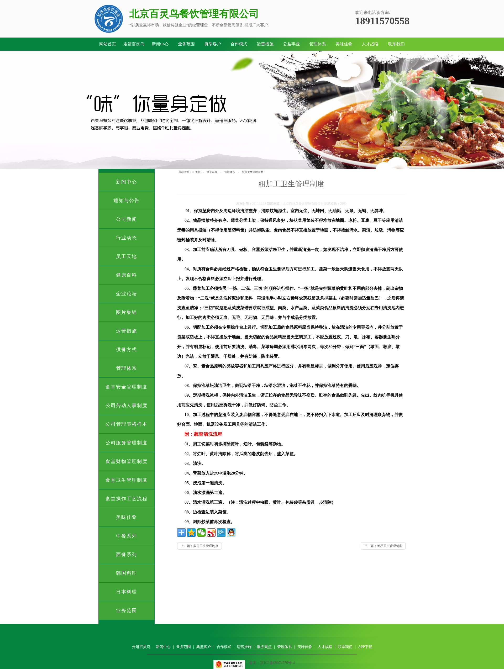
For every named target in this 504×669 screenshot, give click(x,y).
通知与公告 (126, 200)
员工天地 (126, 256)
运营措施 (265, 44)
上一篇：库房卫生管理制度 (199, 546)
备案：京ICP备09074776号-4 (272, 663)
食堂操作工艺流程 (127, 498)
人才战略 (370, 44)
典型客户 (212, 44)
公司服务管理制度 (127, 442)
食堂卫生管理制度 (127, 480)
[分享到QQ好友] (231, 532)
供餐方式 (126, 349)
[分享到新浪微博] (211, 532)
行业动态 (126, 237)
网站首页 (107, 44)
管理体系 (317, 44)
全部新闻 (212, 172)
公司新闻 (126, 219)
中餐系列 (126, 536)
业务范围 (186, 44)
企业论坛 (126, 293)
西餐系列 (126, 554)
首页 (198, 172)
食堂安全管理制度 (127, 386)
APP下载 (365, 647)
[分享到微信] (201, 532)
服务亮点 (264, 647)
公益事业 (291, 44)
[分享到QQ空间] (191, 532)
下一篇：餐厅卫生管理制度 (383, 546)
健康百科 (126, 275)
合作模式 (238, 44)
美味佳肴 (343, 44)
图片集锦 (126, 312)
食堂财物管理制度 (127, 461)
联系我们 (396, 44)
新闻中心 (160, 44)
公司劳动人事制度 (127, 405)
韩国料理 (126, 573)
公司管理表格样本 (127, 424)
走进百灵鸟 (133, 44)
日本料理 (126, 591)
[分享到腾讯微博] (221, 532)
